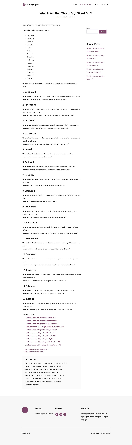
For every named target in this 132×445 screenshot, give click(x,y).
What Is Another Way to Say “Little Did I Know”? (43, 342)
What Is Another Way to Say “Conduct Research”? (44, 345)
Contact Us (104, 4)
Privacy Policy (95, 433)
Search (88, 28)
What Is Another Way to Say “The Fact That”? (42, 324)
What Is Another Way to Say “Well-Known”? (42, 321)
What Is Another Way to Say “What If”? (35, 351)
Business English (85, 4)
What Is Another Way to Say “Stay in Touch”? (42, 330)
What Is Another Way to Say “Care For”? (40, 333)
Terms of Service (105, 433)
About (96, 4)
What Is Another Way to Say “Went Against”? (36, 350)
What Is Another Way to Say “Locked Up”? (41, 317)
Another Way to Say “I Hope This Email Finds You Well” (45, 327)
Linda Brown (71, 17)
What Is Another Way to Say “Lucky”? (39, 339)
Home (75, 4)
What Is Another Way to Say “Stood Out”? (41, 336)
